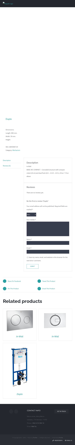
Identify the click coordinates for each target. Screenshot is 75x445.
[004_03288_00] (37, 64)
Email (29, 248)
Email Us (69, 440)
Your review (31, 220)
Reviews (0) (6, 166)
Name (29, 239)
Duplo (20, 394)
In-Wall (19, 336)
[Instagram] (16, 411)
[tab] (12, 160)
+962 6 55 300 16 (38, 423)
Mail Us (33, 426)
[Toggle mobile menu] (71, 3)
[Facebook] (11, 411)
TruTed (35, 437)
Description (7, 160)
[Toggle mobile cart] (68, 3)
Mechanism (16, 150)
